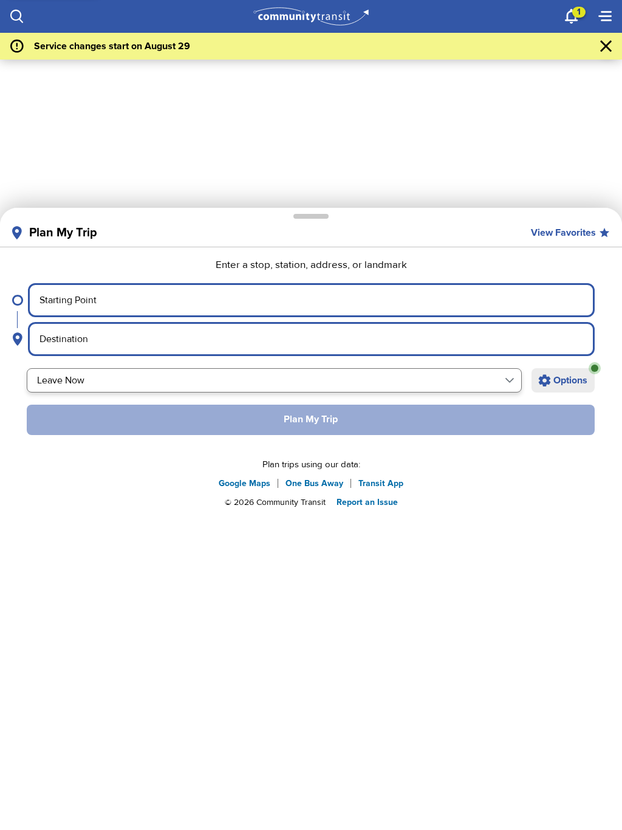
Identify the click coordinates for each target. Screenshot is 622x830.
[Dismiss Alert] (606, 46)
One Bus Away (314, 483)
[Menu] (605, 16)
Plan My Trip (311, 419)
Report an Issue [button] (367, 502)
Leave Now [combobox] (60, 380)
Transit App (380, 483)
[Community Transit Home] (311, 16)
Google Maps (244, 483)
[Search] (17, 16)
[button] (509, 380)
